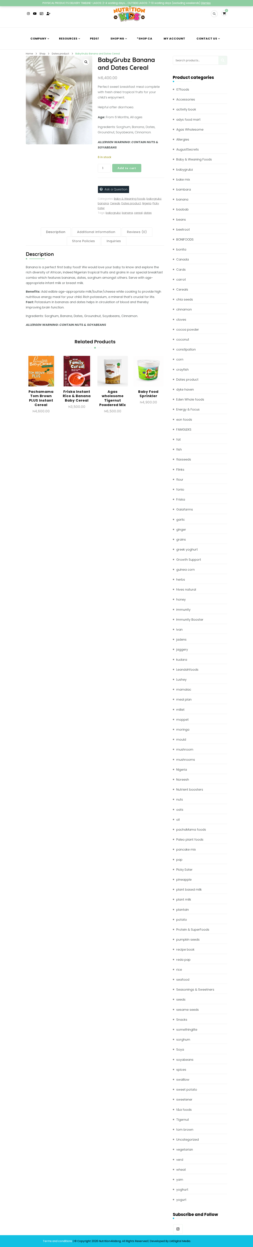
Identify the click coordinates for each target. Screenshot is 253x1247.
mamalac (183, 689)
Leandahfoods (187, 669)
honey (181, 599)
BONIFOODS (185, 239)
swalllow (182, 1079)
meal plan (184, 699)
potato (181, 919)
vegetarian (184, 1149)
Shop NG (117, 39)
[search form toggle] (214, 13)
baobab (182, 209)
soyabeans (184, 1059)
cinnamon (184, 309)
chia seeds (184, 299)
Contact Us (207, 39)
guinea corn (185, 569)
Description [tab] (55, 232)
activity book (186, 109)
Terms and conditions (58, 1241)
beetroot (183, 229)
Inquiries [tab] (114, 241)
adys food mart (188, 119)
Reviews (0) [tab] (137, 232)
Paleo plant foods (189, 839)
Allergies (182, 139)
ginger (181, 529)
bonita (181, 249)
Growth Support (188, 559)
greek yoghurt (187, 549)
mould (181, 739)
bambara (183, 189)
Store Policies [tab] (83, 241)
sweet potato (186, 1089)
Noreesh (182, 779)
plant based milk (189, 889)
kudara (181, 659)
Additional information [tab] (96, 232)
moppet (182, 719)
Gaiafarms (184, 509)
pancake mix (186, 849)
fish (179, 449)
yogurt (181, 1200)
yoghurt (182, 1189)
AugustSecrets (187, 149)
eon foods (184, 419)
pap (179, 859)
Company (38, 39)
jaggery (182, 649)
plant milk (183, 899)
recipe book (185, 949)
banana (103, 203)
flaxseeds (183, 459)
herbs (180, 579)
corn (179, 359)
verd (179, 1159)
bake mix (183, 179)
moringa (182, 729)
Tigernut (182, 1119)
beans (181, 219)
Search (222, 60)
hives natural (186, 589)
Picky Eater (184, 869)
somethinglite (186, 1029)
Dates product (131, 203)
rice (179, 969)
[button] (86, 62)
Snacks (181, 1019)
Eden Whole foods (190, 399)
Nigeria (146, 203)
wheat (181, 1169)
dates (148, 213)
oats (179, 809)
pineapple (184, 879)
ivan (179, 629)
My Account (174, 39)
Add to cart (126, 168)
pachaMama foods (191, 829)
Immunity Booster (189, 619)
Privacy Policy (201, 1241)
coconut (182, 339)
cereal (138, 213)
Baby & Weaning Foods (129, 199)
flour (179, 479)
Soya (180, 1049)
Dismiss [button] (206, 3)
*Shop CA (144, 39)
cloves (181, 319)
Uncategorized (187, 1139)
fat (178, 439)
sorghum (183, 1039)
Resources (68, 39)
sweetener (184, 1099)
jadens (181, 639)
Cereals (115, 203)
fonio (180, 489)
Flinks (180, 469)
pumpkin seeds (188, 939)
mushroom (184, 749)
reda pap (183, 959)
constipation (186, 349)
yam (179, 1179)
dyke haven (185, 389)
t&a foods (184, 1109)
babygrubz (153, 199)
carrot (181, 279)
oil (178, 819)
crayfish (182, 369)
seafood (182, 979)
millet (180, 709)
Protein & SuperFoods (192, 929)
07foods (182, 89)
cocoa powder (187, 329)
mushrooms (185, 759)
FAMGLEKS (183, 429)
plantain (182, 909)
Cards (181, 269)
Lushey (181, 679)
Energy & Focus (188, 409)
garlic (180, 519)
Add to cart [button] (41, 377)
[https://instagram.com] (178, 1229)
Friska (180, 499)
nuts (179, 799)
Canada (182, 259)
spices (181, 1069)
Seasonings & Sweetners (195, 989)
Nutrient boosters (189, 789)
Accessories (185, 99)
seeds (181, 999)
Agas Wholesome (189, 129)
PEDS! (94, 39)
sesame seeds (187, 1009)
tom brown (184, 1129)
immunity (183, 609)
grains (181, 539)
